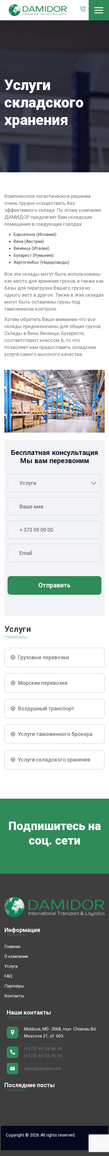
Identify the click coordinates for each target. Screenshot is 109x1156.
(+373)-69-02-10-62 (43, 1055)
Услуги (11, 966)
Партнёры (14, 986)
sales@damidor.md (42, 1068)
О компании (16, 956)
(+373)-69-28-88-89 (43, 1048)
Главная (12, 946)
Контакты (14, 996)
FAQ (8, 976)
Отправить (54, 585)
